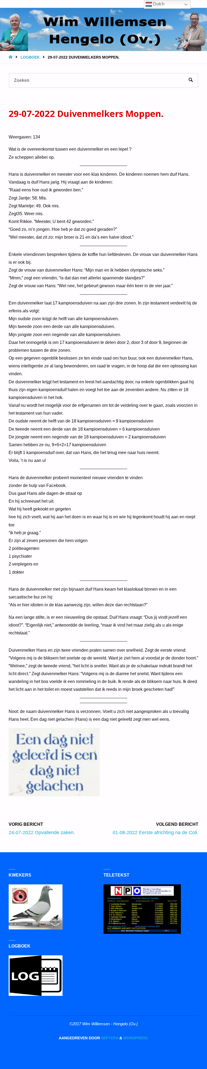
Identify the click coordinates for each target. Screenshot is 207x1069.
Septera (109, 1038)
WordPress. (136, 1038)
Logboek (30, 57)
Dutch (158, 4)
